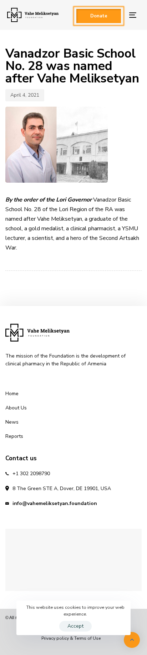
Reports (14, 436)
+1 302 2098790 (31, 473)
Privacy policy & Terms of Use (71, 638)
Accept (75, 626)
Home (12, 393)
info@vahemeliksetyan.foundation (54, 503)
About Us (16, 407)
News (12, 422)
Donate (98, 16)
